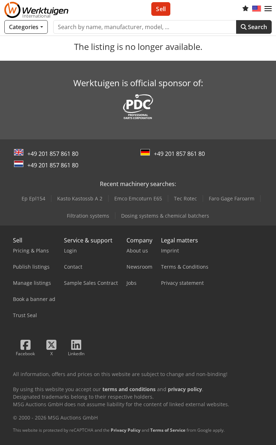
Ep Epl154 (33, 198)
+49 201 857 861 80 (52, 154)
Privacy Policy (126, 430)
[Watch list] (245, 9)
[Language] (256, 9)
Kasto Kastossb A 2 (79, 198)
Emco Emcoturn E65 (138, 198)
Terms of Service (167, 430)
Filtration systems (88, 215)
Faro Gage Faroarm (231, 198)
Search (257, 27)
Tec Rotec (185, 198)
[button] (268, 9)
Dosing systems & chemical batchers (165, 215)
